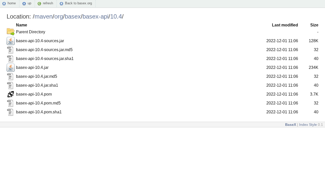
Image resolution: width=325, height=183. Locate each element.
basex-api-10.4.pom (34, 94)
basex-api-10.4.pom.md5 (38, 103)
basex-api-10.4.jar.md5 (36, 76)
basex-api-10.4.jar (32, 67)
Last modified (285, 25)
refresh (48, 3)
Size (314, 25)
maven (44, 16)
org (58, 16)
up (29, 3)
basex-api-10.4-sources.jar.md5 (44, 50)
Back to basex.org (78, 3)
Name (21, 25)
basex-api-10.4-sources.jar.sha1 (45, 58)
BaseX (290, 125)
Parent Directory (30, 32)
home (12, 3)
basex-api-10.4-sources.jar (40, 41)
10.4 (116, 16)
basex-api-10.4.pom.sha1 (39, 112)
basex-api (95, 16)
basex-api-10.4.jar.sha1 (37, 85)
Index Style (308, 125)
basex (73, 16)
